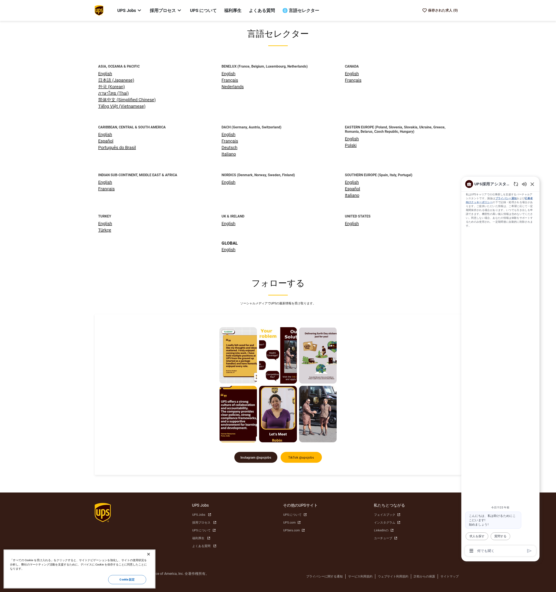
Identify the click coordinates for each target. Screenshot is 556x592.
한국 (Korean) (111, 86)
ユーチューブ (383, 538)
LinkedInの (381, 530)
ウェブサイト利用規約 (393, 576)
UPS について (203, 10)
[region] (500, 367)
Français (230, 80)
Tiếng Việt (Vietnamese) (122, 106)
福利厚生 (233, 10)
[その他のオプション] (471, 550)
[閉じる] (148, 554)
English (228, 73)
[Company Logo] (99, 10)
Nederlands (233, 86)
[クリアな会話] (516, 184)
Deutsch (229, 147)
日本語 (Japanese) (116, 80)
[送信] (529, 551)
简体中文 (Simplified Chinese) (127, 99)
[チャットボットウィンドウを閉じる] (532, 184)
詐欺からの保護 (424, 576)
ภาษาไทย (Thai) (113, 93)
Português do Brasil (117, 147)
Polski (351, 145)
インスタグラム (384, 522)
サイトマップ (449, 576)
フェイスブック (384, 514)
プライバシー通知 (506, 198)
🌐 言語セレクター (300, 10)
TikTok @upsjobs (301, 457)
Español (105, 141)
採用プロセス (201, 522)
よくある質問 (262, 10)
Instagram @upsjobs (255, 457)
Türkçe (104, 230)
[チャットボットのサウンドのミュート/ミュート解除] (524, 184)
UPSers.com (291, 530)
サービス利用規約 (360, 576)
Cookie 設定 (127, 579)
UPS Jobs (198, 514)
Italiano (229, 154)
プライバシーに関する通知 (324, 576)
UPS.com (289, 522)
